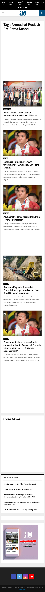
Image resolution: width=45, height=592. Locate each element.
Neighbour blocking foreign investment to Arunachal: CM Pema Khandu (21, 164)
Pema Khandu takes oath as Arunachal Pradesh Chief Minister (20, 114)
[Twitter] (19, 576)
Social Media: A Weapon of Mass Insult (17, 489)
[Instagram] (25, 576)
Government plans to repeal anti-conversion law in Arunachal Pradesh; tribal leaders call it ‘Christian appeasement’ (22, 346)
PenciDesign (22, 589)
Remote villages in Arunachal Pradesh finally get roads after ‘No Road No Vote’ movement (21, 290)
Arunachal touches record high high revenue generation (21, 218)
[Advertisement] (22, 56)
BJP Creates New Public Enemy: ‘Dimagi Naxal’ (21, 510)
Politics (6, 158)
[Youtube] (31, 576)
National (6, 213)
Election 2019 (7, 109)
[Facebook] (13, 576)
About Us (3, 3)
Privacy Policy (11, 3)
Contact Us (36, 3)
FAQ (43, 2)
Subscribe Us (29, 3)
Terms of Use (20, 3)
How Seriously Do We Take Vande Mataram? (19, 484)
